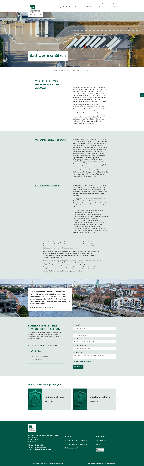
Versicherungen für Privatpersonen (85, 7)
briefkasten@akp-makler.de (42, 449)
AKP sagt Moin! (92, 4)
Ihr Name (76, 325)
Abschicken (77, 366)
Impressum (91, 463)
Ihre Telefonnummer (80, 345)
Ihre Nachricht (78, 352)
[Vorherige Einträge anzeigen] (27, 400)
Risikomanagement (104, 7)
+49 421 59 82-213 (37, 359)
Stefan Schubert (35, 351)
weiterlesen (93, 401)
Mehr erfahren (49, 401)
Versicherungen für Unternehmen (63, 7)
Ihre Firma (76, 332)
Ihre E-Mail (77, 338)
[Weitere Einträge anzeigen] (116, 400)
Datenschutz (99, 463)
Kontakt (112, 4)
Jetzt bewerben (103, 4)
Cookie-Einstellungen (110, 463)
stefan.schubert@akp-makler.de (40, 356)
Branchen (47, 7)
